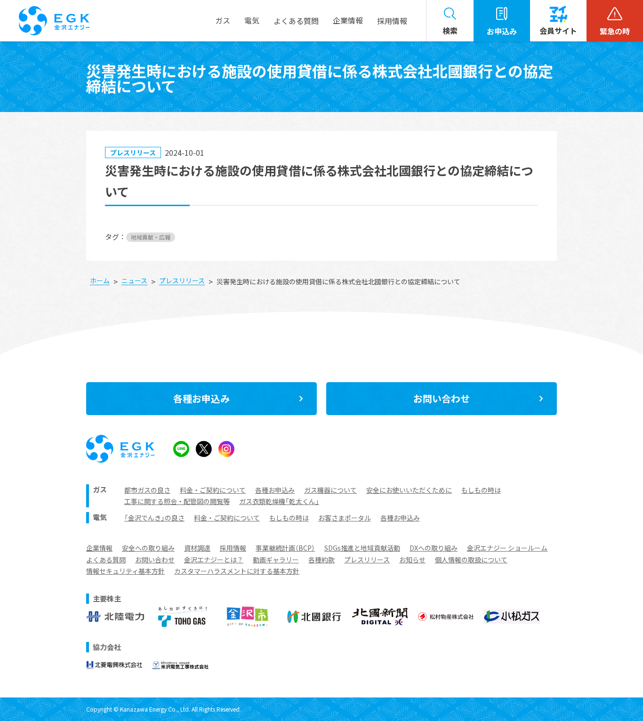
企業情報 (99, 548)
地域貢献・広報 (150, 237)
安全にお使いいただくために (409, 490)
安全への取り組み (148, 548)
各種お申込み (275, 490)
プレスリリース (367, 559)
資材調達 (197, 548)
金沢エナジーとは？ (213, 559)
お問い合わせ (155, 559)
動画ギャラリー (276, 559)
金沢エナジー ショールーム (507, 548)
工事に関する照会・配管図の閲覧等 (177, 501)
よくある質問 (106, 559)
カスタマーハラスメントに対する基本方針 (236, 571)
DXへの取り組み (434, 548)
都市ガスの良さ (147, 490)
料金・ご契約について (213, 490)
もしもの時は (481, 490)
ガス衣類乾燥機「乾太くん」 (279, 501)
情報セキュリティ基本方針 (125, 571)
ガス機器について (330, 490)
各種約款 (321, 559)
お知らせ (412, 559)
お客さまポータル (344, 517)
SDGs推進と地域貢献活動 (362, 548)
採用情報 (392, 20)
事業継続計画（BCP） (285, 548)
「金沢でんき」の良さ (154, 517)
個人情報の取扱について (471, 559)
